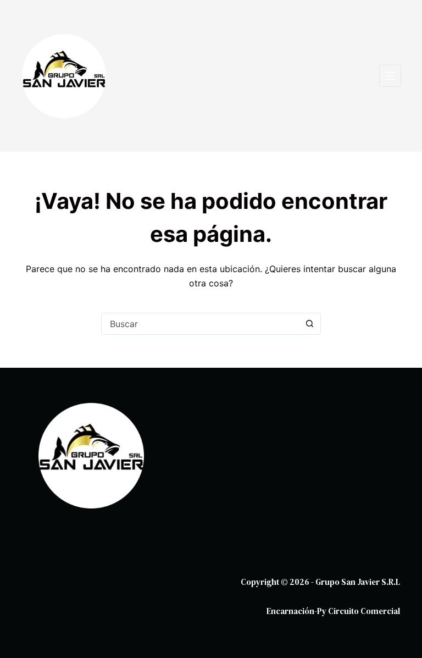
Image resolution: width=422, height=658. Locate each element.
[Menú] (390, 76)
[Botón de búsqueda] (309, 324)
